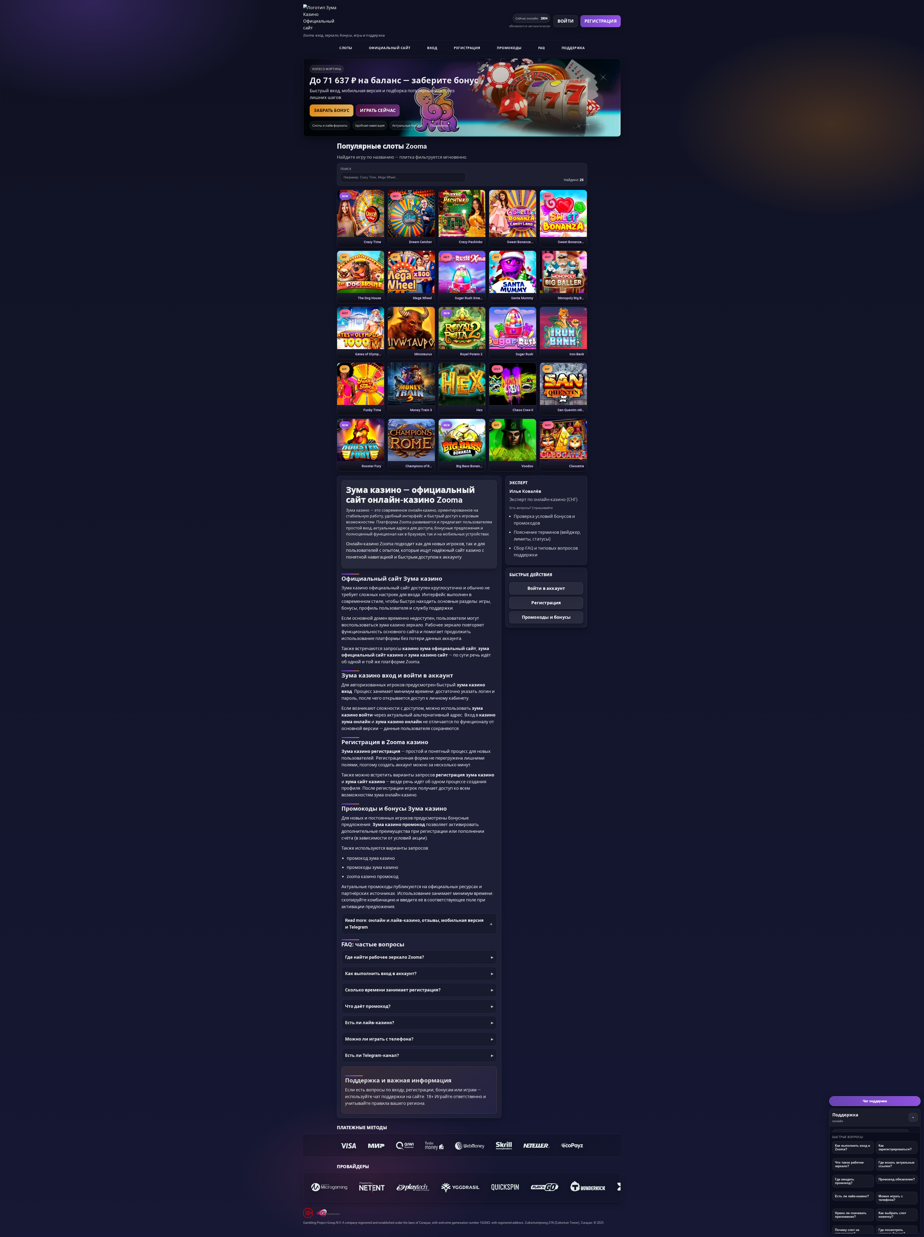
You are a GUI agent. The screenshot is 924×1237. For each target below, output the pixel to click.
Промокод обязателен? (897, 1179)
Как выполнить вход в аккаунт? (381, 973)
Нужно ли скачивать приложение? (850, 1214)
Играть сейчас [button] (378, 110)
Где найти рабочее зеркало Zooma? (384, 957)
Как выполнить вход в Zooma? (852, 1147)
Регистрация (467, 48)
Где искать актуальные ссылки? (896, 1164)
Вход (432, 48)
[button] (360, 218)
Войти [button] (566, 21)
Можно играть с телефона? (891, 1198)
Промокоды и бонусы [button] (546, 617)
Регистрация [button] (600, 21)
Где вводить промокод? (844, 1181)
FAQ (541, 48)
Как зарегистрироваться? (895, 1147)
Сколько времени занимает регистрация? (393, 990)
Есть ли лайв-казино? (369, 1022)
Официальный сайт (390, 48)
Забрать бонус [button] (331, 110)
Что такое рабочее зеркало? (849, 1164)
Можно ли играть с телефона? (379, 1039)
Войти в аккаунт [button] (546, 588)
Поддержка (573, 48)
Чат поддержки (875, 1101)
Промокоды (509, 48)
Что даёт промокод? (368, 1006)
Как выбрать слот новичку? (892, 1214)
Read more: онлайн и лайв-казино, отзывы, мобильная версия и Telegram (414, 923)
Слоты (345, 48)
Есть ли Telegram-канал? (372, 1055)
